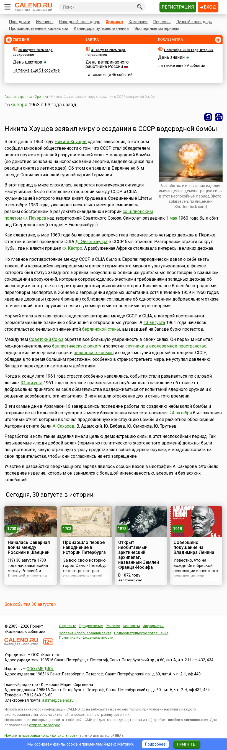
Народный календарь (79, 21)
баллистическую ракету (76, 346)
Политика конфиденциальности (86, 637)
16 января (15, 104)
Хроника (114, 21)
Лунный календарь (194, 21)
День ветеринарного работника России (107, 64)
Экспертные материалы (156, 28)
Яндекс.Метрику (118, 744)
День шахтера (27, 62)
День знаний (171, 57)
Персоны (162, 21)
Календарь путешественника (101, 28)
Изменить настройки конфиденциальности (41, 735)
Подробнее (155, 744)
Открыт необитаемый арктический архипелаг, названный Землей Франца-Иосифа (138, 555)
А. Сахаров (63, 426)
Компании (138, 21)
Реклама (113, 626)
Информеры (153, 626)
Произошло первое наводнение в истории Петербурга (84, 547)
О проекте (67, 626)
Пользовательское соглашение (141, 633)
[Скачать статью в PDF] (208, 117)
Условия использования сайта (85, 633)
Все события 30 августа (29, 604)
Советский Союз (46, 339)
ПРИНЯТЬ (186, 744)
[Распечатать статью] (219, 117)
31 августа (31, 382)
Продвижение (91, 626)
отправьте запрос (44, 725)
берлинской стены (101, 329)
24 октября (180, 412)
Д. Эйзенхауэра (91, 241)
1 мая (171, 218)
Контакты (131, 626)
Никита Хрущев (71, 141)
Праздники (19, 21)
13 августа (154, 322)
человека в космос (94, 352)
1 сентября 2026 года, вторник (188, 50)
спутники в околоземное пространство (166, 346)
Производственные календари (38, 28)
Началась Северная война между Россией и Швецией (29, 547)
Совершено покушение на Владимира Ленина (194, 547)
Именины (44, 21)
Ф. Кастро (72, 248)
